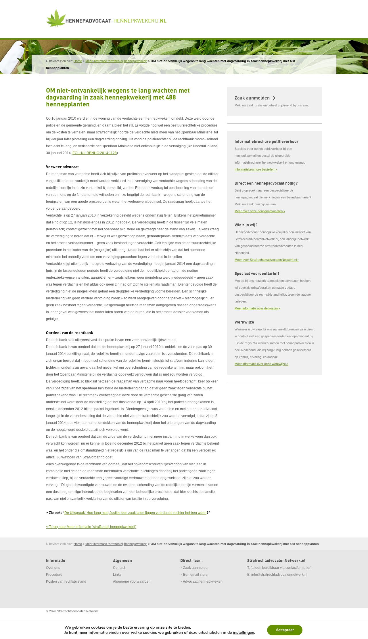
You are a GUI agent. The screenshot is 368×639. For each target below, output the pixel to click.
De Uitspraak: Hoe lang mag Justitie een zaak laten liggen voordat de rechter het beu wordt (135, 513)
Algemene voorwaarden (132, 581)
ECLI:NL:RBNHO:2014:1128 (94, 153)
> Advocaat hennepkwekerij (201, 581)
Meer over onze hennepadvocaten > (260, 211)
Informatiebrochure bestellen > (256, 169)
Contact (119, 568)
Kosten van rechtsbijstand (66, 581)
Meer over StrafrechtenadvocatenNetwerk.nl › (267, 259)
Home (78, 61)
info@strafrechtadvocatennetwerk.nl (279, 575)
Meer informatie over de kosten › (257, 308)
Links (117, 575)
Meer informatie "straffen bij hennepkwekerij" (116, 61)
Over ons (53, 568)
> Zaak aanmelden (195, 568)
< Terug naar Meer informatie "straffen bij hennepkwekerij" (91, 527)
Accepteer (285, 630)
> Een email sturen (195, 575)
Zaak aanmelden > (255, 98)
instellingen (243, 632)
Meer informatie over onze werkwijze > (261, 364)
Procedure (54, 575)
